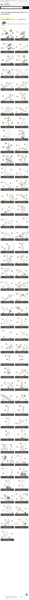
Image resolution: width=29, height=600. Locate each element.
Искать (27, 17)
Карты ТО (7, 19)
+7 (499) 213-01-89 (26, 1)
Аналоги (19, 7)
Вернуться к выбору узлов (21, 19)
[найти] (21, 7)
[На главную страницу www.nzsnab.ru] (1, 4)
